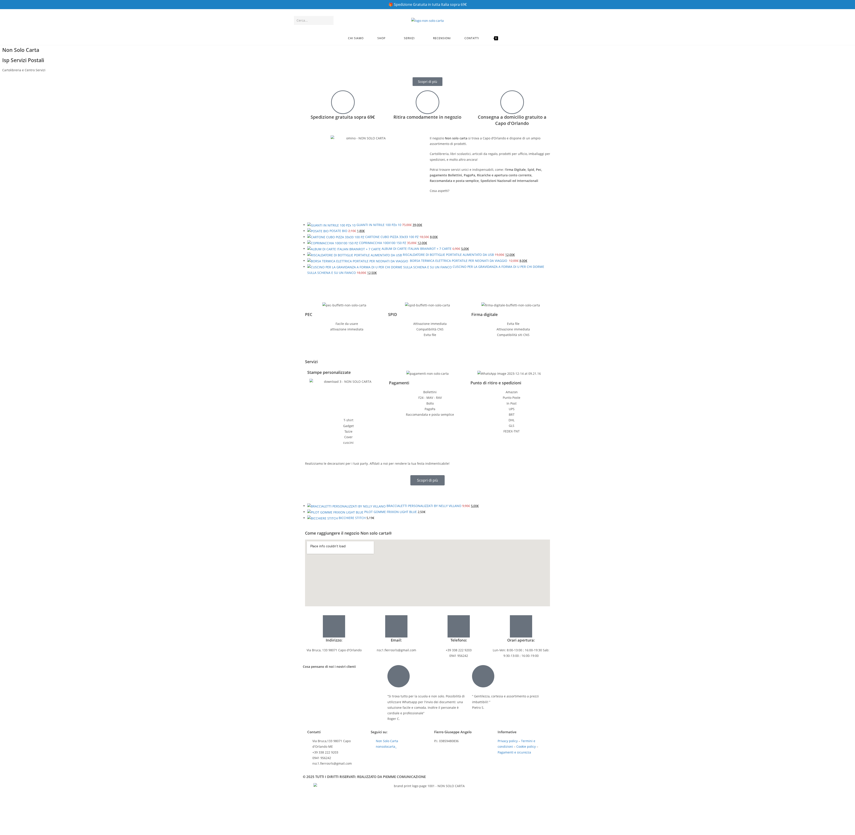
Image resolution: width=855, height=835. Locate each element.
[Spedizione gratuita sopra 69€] (343, 102)
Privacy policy (508, 741)
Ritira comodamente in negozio (427, 117)
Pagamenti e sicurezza (514, 752)
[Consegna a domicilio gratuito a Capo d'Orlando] (512, 102)
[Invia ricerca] (329, 20)
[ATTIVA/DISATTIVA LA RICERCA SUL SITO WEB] (510, 38)
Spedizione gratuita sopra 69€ (343, 117)
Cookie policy (526, 746)
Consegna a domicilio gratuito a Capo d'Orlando (512, 120)
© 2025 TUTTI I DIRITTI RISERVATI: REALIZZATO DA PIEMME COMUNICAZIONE (364, 776)
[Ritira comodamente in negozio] (427, 102)
